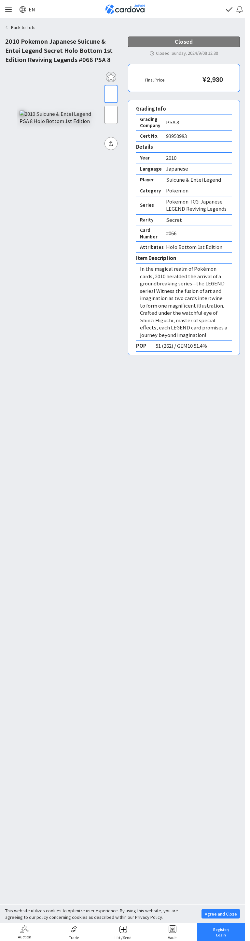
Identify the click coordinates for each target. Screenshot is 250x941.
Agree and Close (221, 914)
